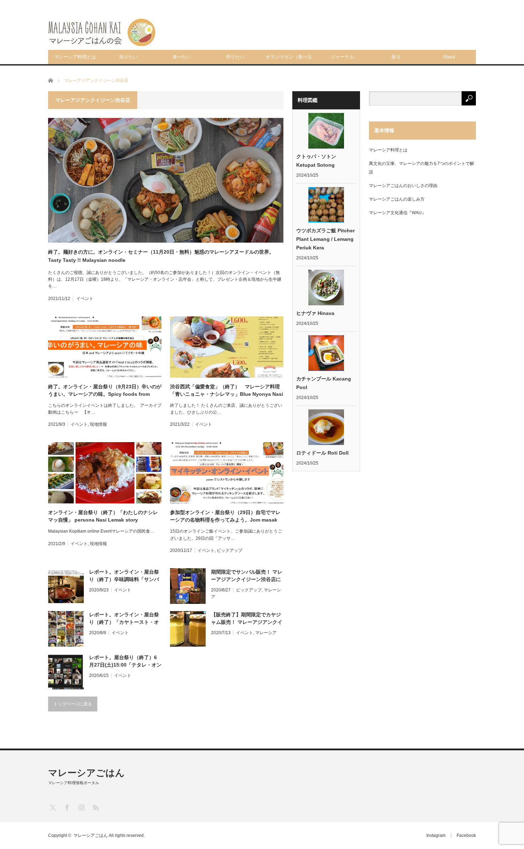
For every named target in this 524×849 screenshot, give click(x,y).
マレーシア (266, 632)
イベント (84, 298)
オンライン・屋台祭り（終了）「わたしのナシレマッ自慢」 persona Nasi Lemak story (103, 516)
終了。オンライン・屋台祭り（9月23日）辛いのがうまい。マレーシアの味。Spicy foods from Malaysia (104, 391)
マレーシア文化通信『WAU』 (397, 212)
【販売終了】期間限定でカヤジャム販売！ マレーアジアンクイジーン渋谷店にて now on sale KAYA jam (246, 619)
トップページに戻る (72, 704)
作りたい (235, 56)
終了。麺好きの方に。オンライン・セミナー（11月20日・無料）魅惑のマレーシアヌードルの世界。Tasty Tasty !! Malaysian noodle (161, 256)
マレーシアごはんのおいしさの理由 (403, 185)
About (449, 56)
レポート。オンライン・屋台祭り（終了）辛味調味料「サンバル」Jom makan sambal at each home (124, 576)
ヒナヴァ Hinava (315, 313)
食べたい (182, 56)
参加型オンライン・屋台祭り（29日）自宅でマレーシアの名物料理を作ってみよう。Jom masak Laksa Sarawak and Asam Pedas (225, 516)
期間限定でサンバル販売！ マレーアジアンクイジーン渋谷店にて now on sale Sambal (246, 576)
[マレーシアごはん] (101, 32)
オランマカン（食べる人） (289, 59)
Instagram (436, 835)
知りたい (128, 56)
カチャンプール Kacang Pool (323, 383)
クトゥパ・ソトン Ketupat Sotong (316, 161)
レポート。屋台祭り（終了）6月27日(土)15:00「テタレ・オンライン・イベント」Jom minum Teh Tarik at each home (125, 661)
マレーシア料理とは (75, 56)
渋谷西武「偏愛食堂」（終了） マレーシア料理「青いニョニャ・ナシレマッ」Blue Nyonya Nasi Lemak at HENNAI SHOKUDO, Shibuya (226, 391)
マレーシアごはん (86, 772)
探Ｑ (395, 56)
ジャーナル (342, 56)
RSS (95, 807)
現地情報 (98, 424)
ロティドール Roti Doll (322, 453)
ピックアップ (229, 550)
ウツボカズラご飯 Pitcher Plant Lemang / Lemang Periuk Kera (325, 239)
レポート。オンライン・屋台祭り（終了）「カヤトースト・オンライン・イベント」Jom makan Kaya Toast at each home (124, 619)
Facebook (466, 835)
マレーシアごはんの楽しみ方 (397, 199)
